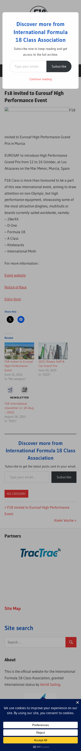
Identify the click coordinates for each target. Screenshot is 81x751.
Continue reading (40, 79)
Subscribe (59, 66)
